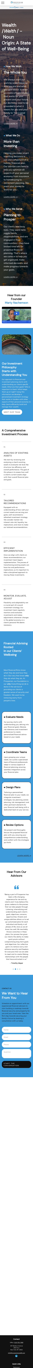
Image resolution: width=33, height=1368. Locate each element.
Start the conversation (11, 1064)
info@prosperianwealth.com (16, 1353)
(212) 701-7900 (18, 1342)
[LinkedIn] (16, 1356)
